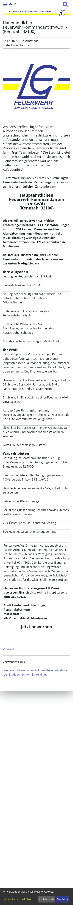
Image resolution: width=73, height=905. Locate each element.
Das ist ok (62, 899)
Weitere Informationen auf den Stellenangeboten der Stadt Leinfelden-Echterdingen (36, 672)
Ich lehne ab (46, 899)
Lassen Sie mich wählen (16, 899)
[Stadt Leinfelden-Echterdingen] (36, 13)
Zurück (10, 649)
